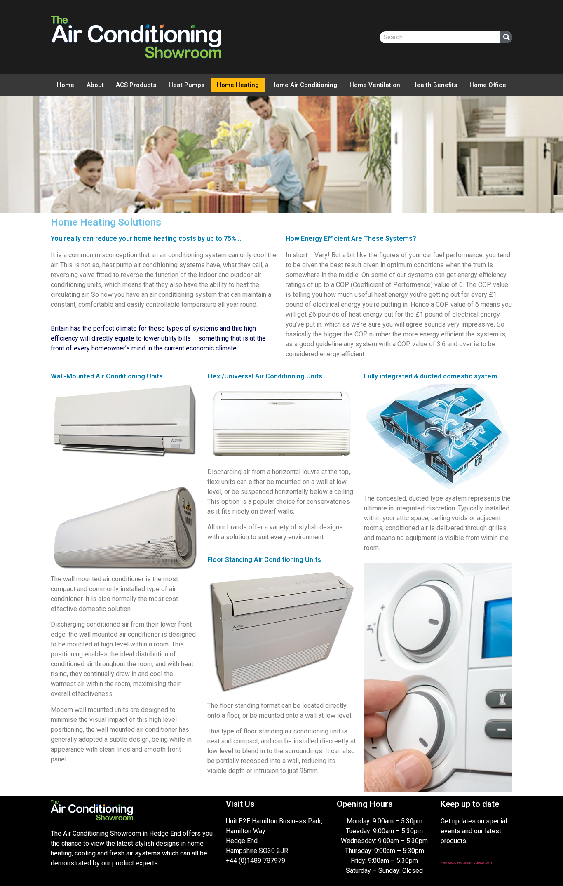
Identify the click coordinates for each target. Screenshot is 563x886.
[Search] (506, 37)
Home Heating (238, 85)
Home (65, 85)
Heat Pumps (186, 85)
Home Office (487, 85)
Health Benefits (434, 85)
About (95, 85)
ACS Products (136, 85)
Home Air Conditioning (304, 85)
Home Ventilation (375, 85)
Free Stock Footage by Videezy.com (466, 863)
